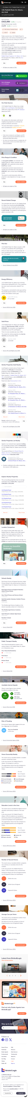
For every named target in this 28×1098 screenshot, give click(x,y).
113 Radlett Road (6, 507)
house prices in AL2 (16, 381)
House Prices (5, 1047)
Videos (3, 1061)
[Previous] (7, 976)
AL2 (10, 7)
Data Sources (14, 1052)
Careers (13, 1059)
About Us (13, 1056)
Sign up (13, 1063)
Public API (4, 1063)
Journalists (4, 1056)
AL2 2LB (22, 7)
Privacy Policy (17, 1076)
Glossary (13, 1049)
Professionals (5, 1054)
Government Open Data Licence (10, 138)
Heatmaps (4, 1049)
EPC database (21, 109)
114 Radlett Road (6, 494)
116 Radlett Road (6, 490)
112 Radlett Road (6, 498)
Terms (10, 1076)
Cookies (9, 1078)
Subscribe (22, 1028)
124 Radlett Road (6, 502)
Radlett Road (15, 7)
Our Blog (4, 1059)
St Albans (5, 7)
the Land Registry (10, 108)
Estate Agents (5, 1052)
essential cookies (14, 1088)
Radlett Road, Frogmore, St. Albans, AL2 (12, 56)
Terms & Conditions (7, 143)
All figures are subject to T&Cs (10, 67)
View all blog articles (7, 960)
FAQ (12, 1047)
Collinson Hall (5, 454)
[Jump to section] (22, 2)
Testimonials (14, 1054)
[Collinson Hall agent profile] (4, 459)
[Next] (20, 976)
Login (12, 1061)
